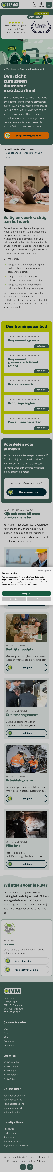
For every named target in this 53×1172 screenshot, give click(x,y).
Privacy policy (44, 570)
